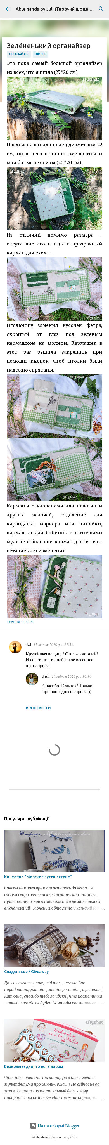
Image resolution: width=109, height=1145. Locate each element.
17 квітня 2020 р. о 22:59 (53, 644)
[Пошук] (101, 9)
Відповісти (38, 708)
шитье (40, 54)
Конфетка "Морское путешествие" (38, 877)
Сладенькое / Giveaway (26, 971)
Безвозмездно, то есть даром (33, 1066)
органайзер (19, 54)
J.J (28, 644)
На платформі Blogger (58, 1126)
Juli (45, 676)
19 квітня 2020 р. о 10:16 (71, 676)
